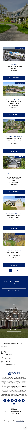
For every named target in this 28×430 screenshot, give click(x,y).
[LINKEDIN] (12, 400)
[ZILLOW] (14, 404)
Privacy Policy (20, 421)
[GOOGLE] (23, 400)
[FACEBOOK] (4, 400)
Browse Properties (14, 290)
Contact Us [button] (14, 329)
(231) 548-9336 (8, 358)
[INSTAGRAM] (8, 400)
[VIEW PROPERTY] (14, 76)
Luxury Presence (14, 413)
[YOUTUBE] (15, 400)
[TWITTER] (19, 400)
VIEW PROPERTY (14, 77)
